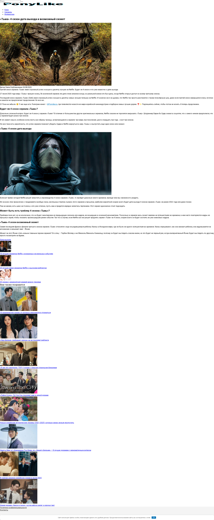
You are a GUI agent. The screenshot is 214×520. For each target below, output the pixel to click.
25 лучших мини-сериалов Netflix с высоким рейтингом (23, 268)
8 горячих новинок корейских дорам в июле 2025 (21, 478)
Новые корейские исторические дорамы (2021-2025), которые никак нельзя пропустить (37, 423)
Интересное (9, 14)
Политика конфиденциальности (13, 508)
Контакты (4, 510)
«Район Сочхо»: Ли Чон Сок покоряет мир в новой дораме (24, 395)
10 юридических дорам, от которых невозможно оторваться (25, 313)
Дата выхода (5, 240)
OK (154, 517)
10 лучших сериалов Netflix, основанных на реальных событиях (26, 254)
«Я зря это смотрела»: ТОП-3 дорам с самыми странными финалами (28, 368)
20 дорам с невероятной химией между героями (20, 282)
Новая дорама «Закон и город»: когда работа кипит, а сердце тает (27, 505)
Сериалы (8, 12)
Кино (6, 10)
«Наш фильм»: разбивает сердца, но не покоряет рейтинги (24, 340)
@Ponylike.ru (52, 104)
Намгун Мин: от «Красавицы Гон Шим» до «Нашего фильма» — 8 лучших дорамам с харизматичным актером (45, 450)
